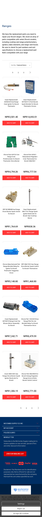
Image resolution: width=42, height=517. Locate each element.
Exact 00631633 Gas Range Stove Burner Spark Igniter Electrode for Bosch (11, 377)
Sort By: (13, 65)
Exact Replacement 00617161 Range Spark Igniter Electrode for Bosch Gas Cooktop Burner (30, 214)
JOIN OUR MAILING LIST (15, 454)
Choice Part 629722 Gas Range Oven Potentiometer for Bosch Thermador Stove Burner (11, 158)
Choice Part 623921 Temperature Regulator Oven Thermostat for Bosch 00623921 (30, 158)
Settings (21, 504)
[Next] (29, 72)
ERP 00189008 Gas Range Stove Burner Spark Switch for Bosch (11, 212)
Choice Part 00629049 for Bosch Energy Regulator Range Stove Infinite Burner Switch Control (30, 377)
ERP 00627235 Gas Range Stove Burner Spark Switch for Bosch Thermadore (30, 266)
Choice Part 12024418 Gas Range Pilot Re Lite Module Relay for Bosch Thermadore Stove (30, 322)
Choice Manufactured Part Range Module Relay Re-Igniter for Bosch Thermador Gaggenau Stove (11, 268)
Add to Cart (11, 123)
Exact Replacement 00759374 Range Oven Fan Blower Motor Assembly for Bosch (11, 322)
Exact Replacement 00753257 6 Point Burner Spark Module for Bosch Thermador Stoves (30, 103)
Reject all (21, 508)
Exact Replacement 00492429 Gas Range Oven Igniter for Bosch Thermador (11, 103)
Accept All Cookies (21, 513)
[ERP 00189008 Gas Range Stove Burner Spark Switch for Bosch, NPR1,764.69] (11, 197)
